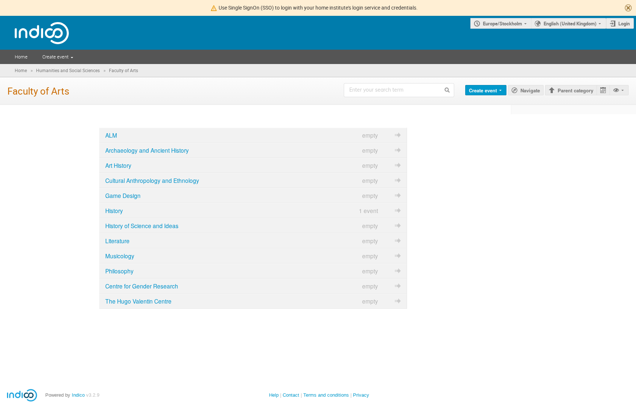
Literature (117, 241)
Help (274, 395)
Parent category (575, 90)
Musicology (119, 256)
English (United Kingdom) (570, 23)
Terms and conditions (326, 395)
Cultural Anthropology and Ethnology (152, 180)
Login (624, 23)
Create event (55, 56)
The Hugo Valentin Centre (138, 301)
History (114, 210)
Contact (291, 395)
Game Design (123, 195)
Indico (78, 395)
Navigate (530, 90)
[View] (619, 90)
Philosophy (119, 271)
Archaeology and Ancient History (147, 150)
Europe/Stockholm (502, 23)
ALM (111, 135)
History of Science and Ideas (142, 226)
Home (21, 56)
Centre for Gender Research (141, 286)
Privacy (361, 395)
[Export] (603, 90)
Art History (118, 165)
